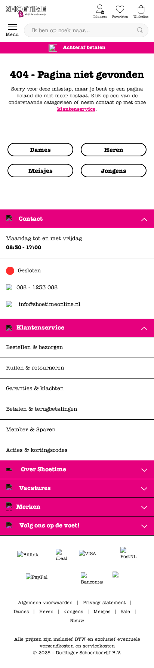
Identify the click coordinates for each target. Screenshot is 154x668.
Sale (125, 611)
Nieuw (77, 620)
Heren (46, 611)
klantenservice (76, 109)
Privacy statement (104, 602)
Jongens (73, 611)
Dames (21, 611)
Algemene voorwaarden (45, 602)
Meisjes (101, 611)
